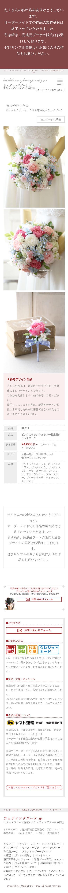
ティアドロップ (52, 843)
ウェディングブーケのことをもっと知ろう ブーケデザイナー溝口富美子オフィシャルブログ (34, 874)
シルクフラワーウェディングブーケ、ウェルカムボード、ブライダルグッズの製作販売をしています (34, 71)
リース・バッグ (30, 847)
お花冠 (7, 855)
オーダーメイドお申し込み (49, 90)
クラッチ (22, 843)
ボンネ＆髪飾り (23, 855)
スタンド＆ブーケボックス (36, 851)
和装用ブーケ (10, 851)
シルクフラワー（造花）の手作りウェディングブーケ (32, 809)
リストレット (43, 855)
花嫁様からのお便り (14, 870)
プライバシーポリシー (27, 867)
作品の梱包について (26, 863)
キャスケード (10, 847)
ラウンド (8, 843)
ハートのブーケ (51, 847)
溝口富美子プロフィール (16, 859)
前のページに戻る (50, 119)
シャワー (35, 843)
